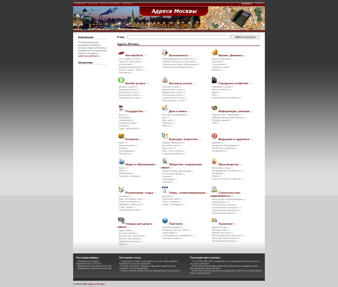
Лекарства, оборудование (226, 145)
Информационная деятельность (229, 117)
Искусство (169, 148)
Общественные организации (177, 171)
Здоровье (218, 142)
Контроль (133, 139)
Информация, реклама (235, 111)
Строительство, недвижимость (225, 194)
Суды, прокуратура (130, 128)
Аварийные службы (223, 87)
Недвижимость (220, 202)
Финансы (218, 70)
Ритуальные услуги (173, 95)
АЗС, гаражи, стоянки (131, 59)
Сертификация (127, 151)
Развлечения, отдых (141, 192)
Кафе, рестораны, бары (132, 199)
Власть (124, 115)
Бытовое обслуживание (175, 115)
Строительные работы (224, 213)
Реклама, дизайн (221, 120)
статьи (93, 3)
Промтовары (170, 233)
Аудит (123, 142)
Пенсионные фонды (173, 174)
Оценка (124, 148)
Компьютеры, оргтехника (132, 236)
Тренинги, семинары (130, 176)
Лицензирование (128, 145)
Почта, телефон (171, 201)
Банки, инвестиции (222, 59)
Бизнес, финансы (232, 55)
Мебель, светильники (131, 238)
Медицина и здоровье (235, 139)
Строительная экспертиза (226, 207)
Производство (230, 164)
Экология (168, 182)
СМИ (215, 123)
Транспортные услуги (174, 100)
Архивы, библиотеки (173, 142)
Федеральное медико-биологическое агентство (88, 262)
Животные (168, 123)
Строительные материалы (226, 210)
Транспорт (227, 223)
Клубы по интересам (130, 201)
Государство (135, 111)
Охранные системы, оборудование (181, 64)
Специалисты (220, 151)
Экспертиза (126, 153)
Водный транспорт (222, 233)
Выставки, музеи (172, 145)
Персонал (218, 61)
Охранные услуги (129, 89)
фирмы (127, 3)
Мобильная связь (172, 199)
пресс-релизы (110, 3)
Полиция (124, 125)
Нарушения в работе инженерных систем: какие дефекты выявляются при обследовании (148, 262)
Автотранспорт (220, 230)
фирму (259, 3)
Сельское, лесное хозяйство (227, 179)
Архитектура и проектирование (228, 199)
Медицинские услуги (174, 92)
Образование (127, 173)
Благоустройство (222, 89)
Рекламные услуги (129, 92)
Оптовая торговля (172, 227)
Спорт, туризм (127, 207)
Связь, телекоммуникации (189, 192)
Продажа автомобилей (131, 67)
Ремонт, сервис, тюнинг (132, 70)
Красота (167, 125)
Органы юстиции (128, 123)
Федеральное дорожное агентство (94, 268)
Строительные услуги (174, 98)
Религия (167, 176)
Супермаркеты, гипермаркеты (178, 235)
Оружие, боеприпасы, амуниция (179, 61)
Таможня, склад (221, 67)
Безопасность (180, 55)
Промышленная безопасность (178, 67)
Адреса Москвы (96, 284)
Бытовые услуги (182, 83)
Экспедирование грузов (225, 241)
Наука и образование (141, 164)
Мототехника (126, 64)
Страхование (220, 64)
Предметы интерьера (131, 241)
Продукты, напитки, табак (176, 230)
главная (79, 3)
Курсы (123, 168)
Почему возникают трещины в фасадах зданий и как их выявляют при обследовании (147, 267)
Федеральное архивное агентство (94, 266)
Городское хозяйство (235, 83)
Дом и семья (179, 111)
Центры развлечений (130, 210)
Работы (217, 176)
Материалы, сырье (222, 168)
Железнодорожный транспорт (228, 235)
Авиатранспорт (221, 227)
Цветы (123, 244)
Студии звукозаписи (173, 153)
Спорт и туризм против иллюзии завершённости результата (150, 270)
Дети (166, 117)
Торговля (177, 223)
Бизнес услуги (136, 83)
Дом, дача (168, 120)
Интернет (168, 196)
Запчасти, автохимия (131, 61)
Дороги (216, 92)
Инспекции (125, 117)
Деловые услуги (128, 87)
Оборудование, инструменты (228, 170)
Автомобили (135, 55)
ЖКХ (215, 95)
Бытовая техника (128, 233)
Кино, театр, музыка (173, 151)
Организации (126, 120)
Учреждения (169, 179)
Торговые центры (172, 238)
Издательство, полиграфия (227, 115)
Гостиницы (125, 196)
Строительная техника (224, 205)
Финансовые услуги (130, 95)
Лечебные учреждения (224, 148)
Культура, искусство (185, 139)
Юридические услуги (130, 98)
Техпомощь (126, 72)
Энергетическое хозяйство (226, 98)
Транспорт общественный (226, 238)
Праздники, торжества (131, 204)
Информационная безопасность (179, 59)
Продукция (218, 173)
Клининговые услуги (173, 89)
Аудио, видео (127, 230)
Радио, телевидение (173, 204)
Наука (123, 170)
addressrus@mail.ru (89, 56)
